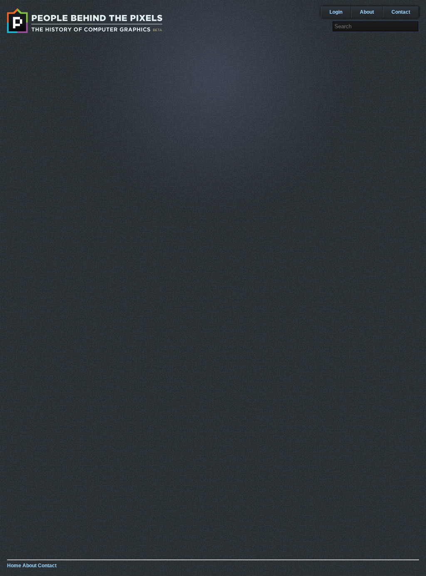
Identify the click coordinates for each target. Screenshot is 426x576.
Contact (400, 12)
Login (335, 12)
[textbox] (375, 26)
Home (14, 566)
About (367, 12)
